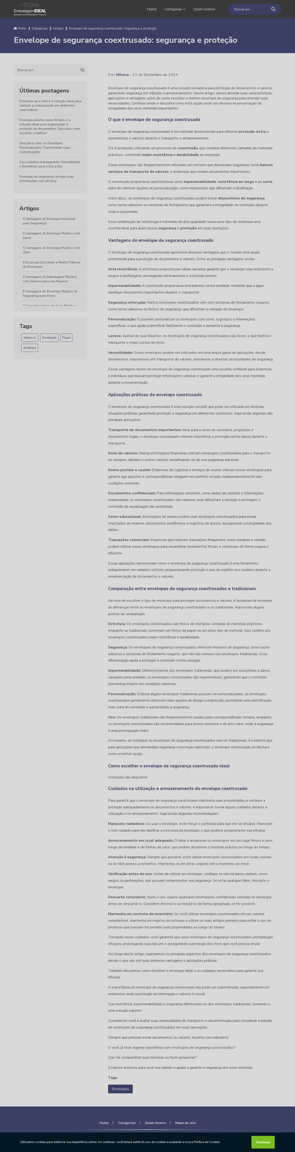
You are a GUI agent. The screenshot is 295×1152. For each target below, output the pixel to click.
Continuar (263, 1142)
